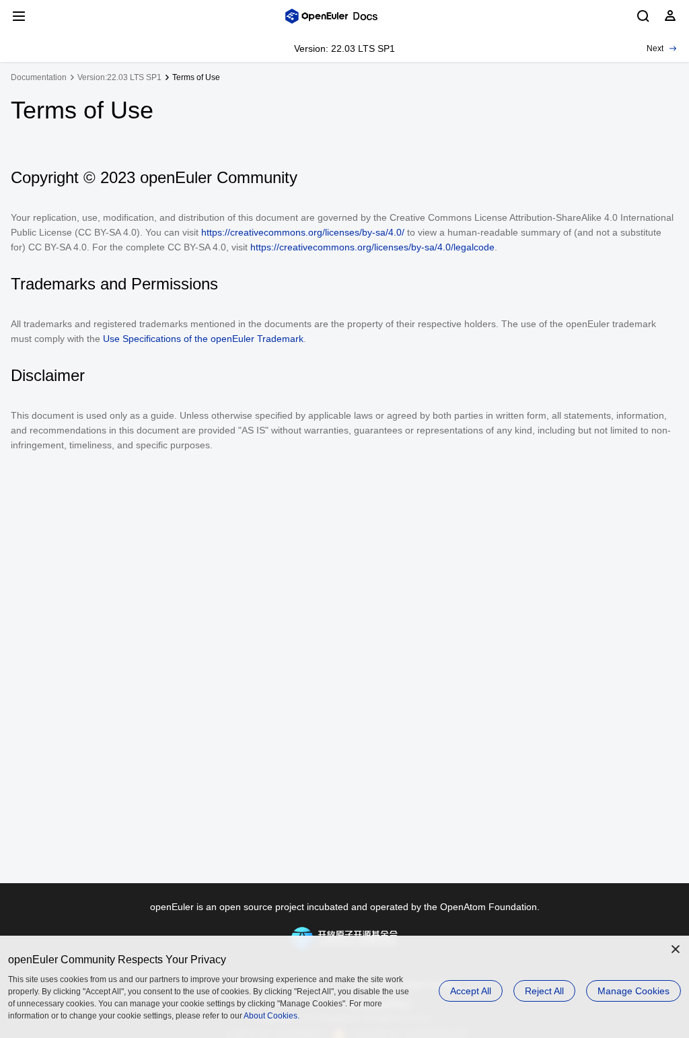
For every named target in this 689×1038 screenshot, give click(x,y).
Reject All (544, 990)
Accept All (470, 990)
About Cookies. (271, 1015)
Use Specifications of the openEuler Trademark (203, 338)
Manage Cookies (633, 990)
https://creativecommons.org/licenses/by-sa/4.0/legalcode (372, 247)
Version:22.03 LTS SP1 (119, 77)
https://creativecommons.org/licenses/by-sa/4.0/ (302, 232)
